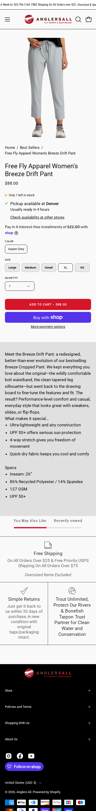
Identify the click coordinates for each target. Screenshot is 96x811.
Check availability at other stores (37, 217)
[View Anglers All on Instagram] (8, 756)
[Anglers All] (48, 19)
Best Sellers (30, 147)
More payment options (48, 327)
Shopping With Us (17, 723)
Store (8, 690)
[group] (48, 4)
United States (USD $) (20, 782)
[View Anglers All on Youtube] (31, 756)
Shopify (55, 792)
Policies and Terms (18, 707)
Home (10, 147)
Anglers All (23, 792)
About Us (11, 739)
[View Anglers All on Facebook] (20, 756)
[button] (77, 19)
